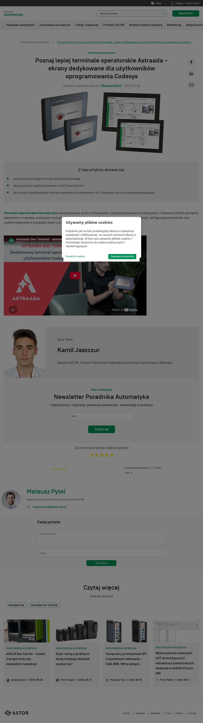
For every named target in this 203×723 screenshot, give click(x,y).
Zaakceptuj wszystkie (122, 256)
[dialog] (101, 237)
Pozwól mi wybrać (75, 256)
